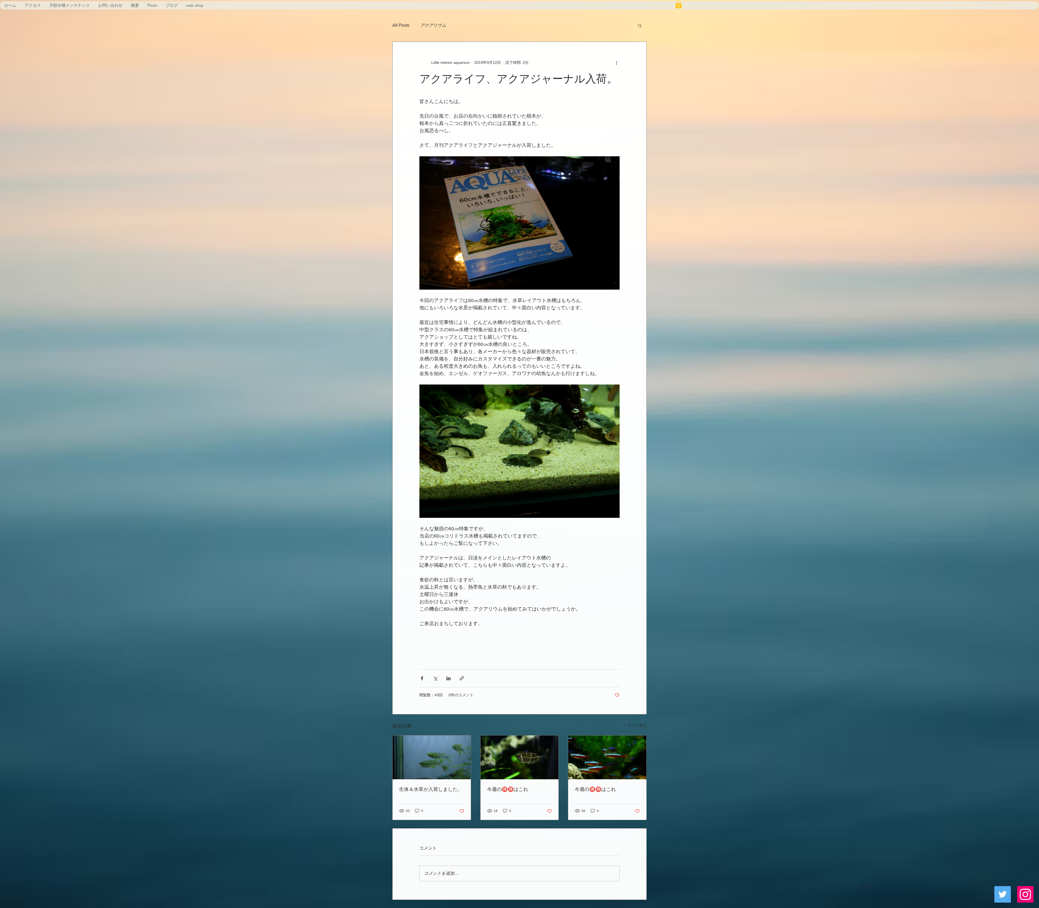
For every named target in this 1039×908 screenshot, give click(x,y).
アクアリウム (433, 25)
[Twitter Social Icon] (1002, 894)
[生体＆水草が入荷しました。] (432, 757)
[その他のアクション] (616, 62)
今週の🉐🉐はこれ (507, 789)
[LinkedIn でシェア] (448, 678)
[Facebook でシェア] (422, 678)
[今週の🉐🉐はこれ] (520, 757)
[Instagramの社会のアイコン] (1025, 894)
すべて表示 (637, 725)
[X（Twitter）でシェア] (435, 678)
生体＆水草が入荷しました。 (430, 789)
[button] (678, 4)
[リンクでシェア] (461, 678)
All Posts (400, 25)
